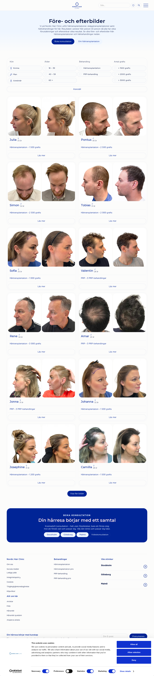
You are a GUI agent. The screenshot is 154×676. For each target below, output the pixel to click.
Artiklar (10, 601)
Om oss (10, 564)
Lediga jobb (12, 573)
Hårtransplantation (62, 564)
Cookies (10, 582)
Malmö (82, 534)
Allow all (134, 644)
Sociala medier (13, 569)
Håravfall (10, 611)
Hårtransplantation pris (64, 569)
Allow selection (134, 652)
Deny (134, 660)
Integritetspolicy (14, 577)
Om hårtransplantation (88, 41)
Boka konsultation (63, 41)
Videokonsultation (99, 534)
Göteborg (68, 534)
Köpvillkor (11, 591)
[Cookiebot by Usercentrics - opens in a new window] (15, 671)
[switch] (69, 671)
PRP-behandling (60, 574)
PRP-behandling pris (62, 578)
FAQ (8, 606)
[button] (25, 62)
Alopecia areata (13, 620)
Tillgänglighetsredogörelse (18, 586)
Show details (125, 671)
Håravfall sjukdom (14, 615)
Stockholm (52, 534)
